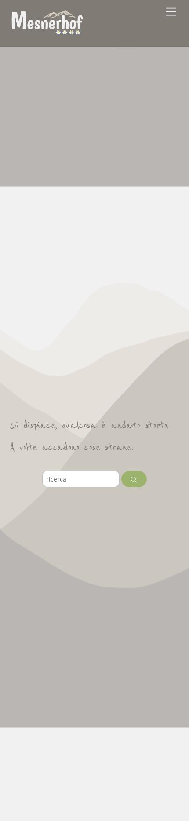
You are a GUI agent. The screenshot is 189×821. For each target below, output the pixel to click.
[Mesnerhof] (47, 31)
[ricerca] (134, 479)
